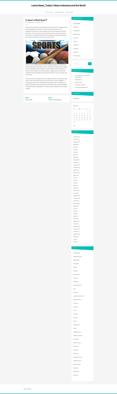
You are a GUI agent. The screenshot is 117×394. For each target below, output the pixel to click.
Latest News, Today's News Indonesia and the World (58, 5)
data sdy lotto (76, 371)
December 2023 (76, 165)
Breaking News (49, 12)
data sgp (75, 267)
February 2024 (76, 159)
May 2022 (75, 213)
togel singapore (76, 30)
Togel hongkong (27, 388)
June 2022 (75, 211)
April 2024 (75, 154)
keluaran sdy (75, 37)
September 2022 (76, 203)
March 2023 (75, 188)
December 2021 (76, 226)
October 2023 (76, 170)
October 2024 (76, 139)
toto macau (75, 306)
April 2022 (75, 216)
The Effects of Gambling (80, 84)
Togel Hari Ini (69, 12)
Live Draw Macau (76, 55)
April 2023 (75, 185)
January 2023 (76, 193)
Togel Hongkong (76, 23)
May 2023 (75, 182)
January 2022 (76, 223)
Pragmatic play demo (77, 256)
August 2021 (76, 236)
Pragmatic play (76, 260)
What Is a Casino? (78, 82)
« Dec (74, 125)
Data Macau (75, 48)
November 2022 (76, 198)
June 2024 (75, 149)
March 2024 (75, 157)
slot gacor (75, 41)
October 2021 (76, 231)
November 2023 (76, 167)
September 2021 (76, 234)
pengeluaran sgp (76, 34)
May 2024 (75, 152)
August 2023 (76, 175)
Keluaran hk (75, 27)
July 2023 (75, 177)
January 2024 (76, 162)
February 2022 (76, 221)
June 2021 (75, 241)
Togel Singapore (59, 12)
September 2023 (76, 172)
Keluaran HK (75, 52)
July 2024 (75, 147)
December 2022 (76, 195)
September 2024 (76, 142)
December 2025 (76, 136)
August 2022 (76, 205)
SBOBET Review (78, 79)
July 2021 (75, 239)
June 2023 (75, 180)
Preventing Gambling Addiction (81, 87)
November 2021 (76, 229)
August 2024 (76, 144)
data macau (75, 375)
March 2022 (75, 218)
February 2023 (76, 190)
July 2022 (75, 208)
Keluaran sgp (76, 263)
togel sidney (75, 367)
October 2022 (76, 200)
